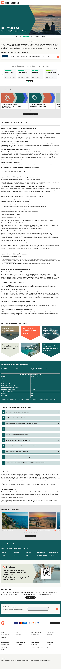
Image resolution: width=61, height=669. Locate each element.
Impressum (3, 664)
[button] (31, 412)
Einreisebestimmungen (19, 259)
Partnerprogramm (19, 644)
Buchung (10, 285)
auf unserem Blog (21, 171)
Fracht (17, 632)
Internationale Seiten (5, 644)
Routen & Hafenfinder (5, 634)
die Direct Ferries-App (18, 289)
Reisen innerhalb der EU (9, 262)
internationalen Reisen (18, 260)
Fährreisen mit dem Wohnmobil (43, 191)
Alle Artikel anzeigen (30, 536)
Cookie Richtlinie (34, 644)
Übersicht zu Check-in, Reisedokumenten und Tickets (19, 263)
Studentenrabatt (4, 647)
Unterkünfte (18, 630)
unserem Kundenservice (35, 234)
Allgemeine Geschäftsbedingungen (37, 647)
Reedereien (3, 632)
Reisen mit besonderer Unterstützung (50, 239)
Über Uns (2, 649)
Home (2, 41)
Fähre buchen (3, 637)
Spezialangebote (4, 635)
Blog (47, 630)
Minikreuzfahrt (18, 634)
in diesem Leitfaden (40, 220)
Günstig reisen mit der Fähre (17, 159)
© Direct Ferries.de (4, 658)
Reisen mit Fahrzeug (38, 183)
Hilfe (47, 635)
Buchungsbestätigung (35, 634)
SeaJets (22, 44)
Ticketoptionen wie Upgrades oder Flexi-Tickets (48, 277)
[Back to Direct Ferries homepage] (10, 2)
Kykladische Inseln (15, 41)
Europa (7, 41)
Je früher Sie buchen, (46, 145)
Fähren (48, 647)
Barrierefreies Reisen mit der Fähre (17, 240)
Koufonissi (24, 41)
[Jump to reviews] (30, 36)
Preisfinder (17, 48)
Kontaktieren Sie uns (50, 632)
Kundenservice (49, 634)
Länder (2, 630)
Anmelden (33, 630)
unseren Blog (15, 191)
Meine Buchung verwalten (36, 632)
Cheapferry (49, 644)
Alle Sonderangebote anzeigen (30, 114)
